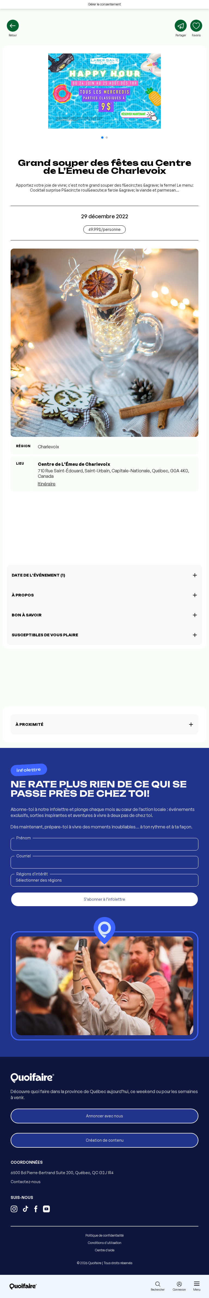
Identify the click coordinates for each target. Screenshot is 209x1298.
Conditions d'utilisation (104, 1243)
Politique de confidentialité (104, 1235)
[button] (102, 137)
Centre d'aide (104, 1250)
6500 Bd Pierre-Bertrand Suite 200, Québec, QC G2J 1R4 (62, 1172)
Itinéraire (47, 484)
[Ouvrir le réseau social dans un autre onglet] (14, 1210)
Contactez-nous (26, 1181)
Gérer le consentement (104, 4)
